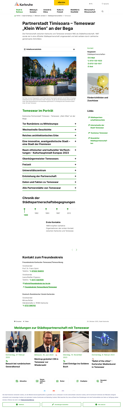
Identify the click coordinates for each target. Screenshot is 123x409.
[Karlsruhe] (23, 3)
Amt (91, 67)
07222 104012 (38, 271)
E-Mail (92, 58)
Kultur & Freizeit (60, 11)
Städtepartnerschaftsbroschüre (97, 118)
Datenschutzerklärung (27, 400)
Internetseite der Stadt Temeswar (97, 126)
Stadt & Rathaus (19, 11)
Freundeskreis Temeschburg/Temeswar (41, 287)
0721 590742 (30, 306)
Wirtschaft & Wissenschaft (90, 11)
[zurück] (71, 251)
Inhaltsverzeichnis (33, 49)
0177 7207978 (38, 280)
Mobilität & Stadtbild (75, 11)
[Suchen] (103, 11)
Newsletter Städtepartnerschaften (99, 140)
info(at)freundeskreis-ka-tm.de (37, 283)
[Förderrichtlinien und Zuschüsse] (98, 83)
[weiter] (75, 251)
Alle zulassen (101, 404)
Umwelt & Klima (47, 11)
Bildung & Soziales (33, 11)
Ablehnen (21, 404)
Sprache (106, 4)
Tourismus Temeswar (99, 133)
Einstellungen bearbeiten (61, 404)
